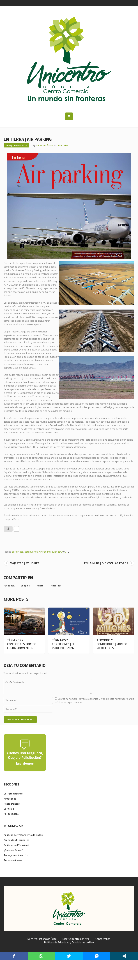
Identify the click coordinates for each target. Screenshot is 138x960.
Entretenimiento (13, 793)
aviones (56, 551)
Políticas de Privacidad (16, 845)
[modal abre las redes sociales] (124, 956)
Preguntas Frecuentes (16, 840)
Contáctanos (103, 939)
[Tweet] (69, 956)
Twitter (40, 585)
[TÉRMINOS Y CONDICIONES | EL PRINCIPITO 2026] (68, 621)
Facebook (9, 585)
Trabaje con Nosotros (16, 855)
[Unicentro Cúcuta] (69, 59)
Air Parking (44, 551)
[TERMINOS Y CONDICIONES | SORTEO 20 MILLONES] (113, 621)
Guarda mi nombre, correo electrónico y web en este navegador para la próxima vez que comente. (94, 700)
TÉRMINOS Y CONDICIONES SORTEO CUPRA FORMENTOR (21, 644)
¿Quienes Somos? (14, 850)
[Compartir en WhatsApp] (41, 956)
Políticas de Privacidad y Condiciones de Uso (69, 942)
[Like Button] (8, 529)
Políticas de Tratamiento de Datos (23, 835)
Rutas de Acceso (13, 860)
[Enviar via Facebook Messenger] (97, 956)
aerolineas (17, 551)
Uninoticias (62, 145)
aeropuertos (31, 551)
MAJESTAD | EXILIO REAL (25, 563)
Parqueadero (11, 814)
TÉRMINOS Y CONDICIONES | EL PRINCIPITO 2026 (63, 644)
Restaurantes (12, 803)
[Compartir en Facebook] (14, 956)
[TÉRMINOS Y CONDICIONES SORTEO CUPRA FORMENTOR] (24, 621)
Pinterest (55, 585)
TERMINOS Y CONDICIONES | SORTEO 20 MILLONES (112, 644)
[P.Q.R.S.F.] (25, 752)
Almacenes (10, 798)
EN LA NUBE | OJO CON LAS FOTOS (106, 563)
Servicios (9, 809)
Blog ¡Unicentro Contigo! (76, 939)
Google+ (25, 585)
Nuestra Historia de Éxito (42, 939)
